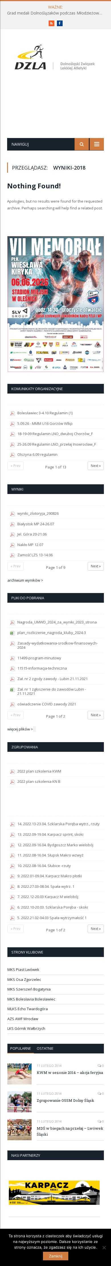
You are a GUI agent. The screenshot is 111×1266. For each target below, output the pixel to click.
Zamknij (55, 1256)
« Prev (15, 465)
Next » (96, 465)
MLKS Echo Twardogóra (27, 1008)
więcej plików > (20, 729)
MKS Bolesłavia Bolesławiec (31, 999)
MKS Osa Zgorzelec (24, 979)
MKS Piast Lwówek (23, 969)
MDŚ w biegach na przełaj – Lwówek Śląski (70, 1131)
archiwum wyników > (25, 580)
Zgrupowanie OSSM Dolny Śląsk (65, 1100)
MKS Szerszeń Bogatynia (29, 989)
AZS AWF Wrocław (22, 1018)
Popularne (20, 1048)
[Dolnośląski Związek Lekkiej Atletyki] (55, 58)
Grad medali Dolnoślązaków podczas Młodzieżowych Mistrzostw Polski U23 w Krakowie (57, 13)
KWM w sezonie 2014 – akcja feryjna (70, 1072)
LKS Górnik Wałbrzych (26, 1028)
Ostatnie (45, 1048)
